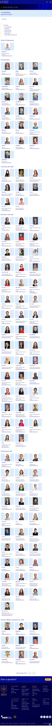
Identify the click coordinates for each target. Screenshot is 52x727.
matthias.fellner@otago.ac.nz (34, 104)
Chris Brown (31, 71)
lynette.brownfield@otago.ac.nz (7, 89)
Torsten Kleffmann (32, 334)
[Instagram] (47, 717)
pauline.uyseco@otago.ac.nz (34, 599)
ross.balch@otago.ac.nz (20, 465)
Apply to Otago (13, 692)
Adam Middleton (18, 659)
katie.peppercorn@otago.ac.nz (7, 401)
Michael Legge (18, 645)
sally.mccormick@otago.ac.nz (35, 148)
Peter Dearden (32, 86)
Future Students (14, 686)
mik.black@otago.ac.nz (19, 75)
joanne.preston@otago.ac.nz (20, 570)
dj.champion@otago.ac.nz (20, 245)
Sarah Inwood (4, 334)
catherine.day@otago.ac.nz (20, 89)
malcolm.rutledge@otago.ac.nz (21, 416)
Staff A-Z (44, 700)
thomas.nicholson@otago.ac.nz (35, 368)
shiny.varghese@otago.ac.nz (20, 431)
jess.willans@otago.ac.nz (34, 431)
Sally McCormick (32, 145)
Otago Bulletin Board (35, 706)
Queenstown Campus (25, 709)
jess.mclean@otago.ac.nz (34, 540)
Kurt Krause (17, 130)
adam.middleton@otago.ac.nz (21, 663)
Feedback (10, 723)
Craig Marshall (18, 145)
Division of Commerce (25, 689)
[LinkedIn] (41, 717)
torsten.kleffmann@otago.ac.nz (35, 337)
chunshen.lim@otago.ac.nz (34, 648)
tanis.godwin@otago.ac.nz (6, 525)
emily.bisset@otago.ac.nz (34, 465)
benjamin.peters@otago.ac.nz (35, 195)
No (33, 673)
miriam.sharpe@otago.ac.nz (20, 585)
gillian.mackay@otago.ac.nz (6, 195)
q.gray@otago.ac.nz (19, 524)
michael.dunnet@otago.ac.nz (20, 291)
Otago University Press (36, 690)
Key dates (13, 691)
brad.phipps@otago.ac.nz (6, 570)
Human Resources (46, 689)
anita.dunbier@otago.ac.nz (6, 104)
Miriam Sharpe (18, 581)
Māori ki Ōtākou (14, 705)
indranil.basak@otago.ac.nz (6, 634)
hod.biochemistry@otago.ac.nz (7, 55)
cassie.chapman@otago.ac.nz (35, 245)
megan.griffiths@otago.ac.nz (34, 524)
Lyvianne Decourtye (33, 272)
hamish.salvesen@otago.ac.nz (35, 416)
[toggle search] (47, 2)
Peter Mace (3, 145)
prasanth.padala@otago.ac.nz (35, 383)
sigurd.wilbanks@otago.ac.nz (34, 662)
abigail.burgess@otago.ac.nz (34, 230)
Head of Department (8, 27)
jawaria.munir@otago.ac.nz (6, 368)
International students (15, 708)
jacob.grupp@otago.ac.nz (6, 323)
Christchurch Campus (25, 703)
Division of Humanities (25, 693)
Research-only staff (7, 31)
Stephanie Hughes (32, 115)
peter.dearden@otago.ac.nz (34, 90)
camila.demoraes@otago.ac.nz (7, 509)
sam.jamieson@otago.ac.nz (20, 338)
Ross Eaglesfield (18, 101)
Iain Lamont (3, 645)
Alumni (12, 703)
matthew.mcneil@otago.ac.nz (7, 162)
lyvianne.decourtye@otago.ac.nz (35, 275)
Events (33, 703)
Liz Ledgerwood (32, 130)
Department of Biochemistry (8, 7)
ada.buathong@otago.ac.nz (20, 480)
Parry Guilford (18, 115)
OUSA (33, 695)
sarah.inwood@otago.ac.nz (6, 337)
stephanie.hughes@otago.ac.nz (35, 118)
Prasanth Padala (32, 380)
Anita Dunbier (4, 101)
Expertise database (46, 703)
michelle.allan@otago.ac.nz (6, 466)
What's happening (34, 699)
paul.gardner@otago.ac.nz (6, 118)
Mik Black (17, 71)
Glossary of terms (15, 723)
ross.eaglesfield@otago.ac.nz (20, 104)
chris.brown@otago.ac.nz (34, 74)
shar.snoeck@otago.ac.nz (20, 209)
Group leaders (6, 28)
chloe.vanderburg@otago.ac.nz (7, 615)
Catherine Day (18, 86)
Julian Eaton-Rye (4, 51)
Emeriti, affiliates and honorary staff (10, 34)
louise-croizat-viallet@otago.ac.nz (7, 275)
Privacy (29, 723)
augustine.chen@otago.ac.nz (20, 634)
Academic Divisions (24, 687)
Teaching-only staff (7, 30)
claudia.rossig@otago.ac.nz (6, 416)
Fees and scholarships (15, 689)
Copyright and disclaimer (23, 723)
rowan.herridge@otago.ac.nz (34, 634)
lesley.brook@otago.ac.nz (6, 480)
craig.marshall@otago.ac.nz (20, 148)
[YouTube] (50, 717)
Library (33, 692)
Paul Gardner (4, 115)
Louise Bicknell (4, 71)
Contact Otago (46, 699)
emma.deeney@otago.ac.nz (6, 291)
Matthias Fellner (32, 101)
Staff (12, 702)
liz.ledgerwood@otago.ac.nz (34, 134)
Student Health (45, 691)
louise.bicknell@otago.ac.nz (6, 74)
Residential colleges (35, 689)
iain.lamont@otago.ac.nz (6, 648)
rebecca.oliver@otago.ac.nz (6, 384)
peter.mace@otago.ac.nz (6, 148)
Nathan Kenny (4, 130)
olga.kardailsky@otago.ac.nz (20, 539)
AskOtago (47, 679)
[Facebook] (44, 717)
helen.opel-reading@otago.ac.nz (21, 384)
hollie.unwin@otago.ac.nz (20, 599)
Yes (29, 673)
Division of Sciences (25, 694)
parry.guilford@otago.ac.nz (20, 118)
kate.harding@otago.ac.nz (34, 323)
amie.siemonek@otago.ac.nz (6, 431)
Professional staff (7, 33)
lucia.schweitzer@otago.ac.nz (7, 585)
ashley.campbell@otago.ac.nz (7, 245)
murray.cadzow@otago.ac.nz (34, 480)
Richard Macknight (4, 659)
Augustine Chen (4, 257)
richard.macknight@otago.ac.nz (7, 662)
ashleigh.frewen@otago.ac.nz (21, 509)
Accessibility (33, 723)
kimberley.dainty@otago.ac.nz (21, 276)
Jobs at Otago (34, 693)
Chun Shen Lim (32, 645)
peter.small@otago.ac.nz (34, 585)
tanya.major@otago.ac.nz (20, 195)
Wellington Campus (25, 706)
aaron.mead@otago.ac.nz (6, 556)
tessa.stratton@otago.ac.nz (6, 599)
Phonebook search (46, 702)
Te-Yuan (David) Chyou (19, 257)
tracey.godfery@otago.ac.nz (34, 510)
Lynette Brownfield (4, 86)
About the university (34, 687)
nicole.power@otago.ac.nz (6, 210)
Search (7, 723)
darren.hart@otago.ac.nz (6, 539)
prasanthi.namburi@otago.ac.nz (21, 369)
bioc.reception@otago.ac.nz (34, 570)
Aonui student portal (14, 700)
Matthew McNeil (4, 159)
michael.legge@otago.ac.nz (20, 648)
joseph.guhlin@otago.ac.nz (20, 322)
